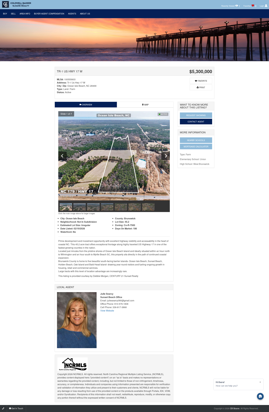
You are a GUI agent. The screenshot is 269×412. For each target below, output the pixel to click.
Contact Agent (196, 121)
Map (146, 104)
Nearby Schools (196, 140)
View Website (107, 310)
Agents (72, 13)
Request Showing (196, 115)
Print (202, 87)
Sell (13, 13)
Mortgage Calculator (196, 146)
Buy (5, 13)
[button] (66, 114)
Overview (86, 104)
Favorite (202, 80)
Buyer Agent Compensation (49, 13)
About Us (85, 13)
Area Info (25, 13)
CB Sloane (234, 408)
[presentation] (62, 156)
